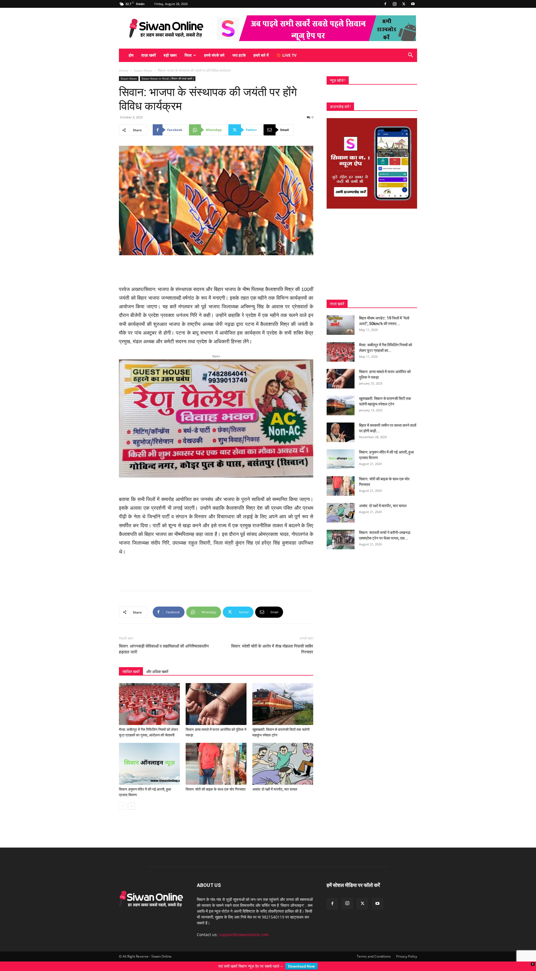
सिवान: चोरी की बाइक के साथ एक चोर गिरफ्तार (216, 780)
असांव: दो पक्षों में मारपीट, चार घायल (274, 780)
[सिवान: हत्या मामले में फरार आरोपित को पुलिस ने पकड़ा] (216, 695)
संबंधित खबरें (131, 662)
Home (123, 70)
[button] (410, 55)
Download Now (301, 966)
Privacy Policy (406, 947)
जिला (188, 55)
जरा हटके (239, 55)
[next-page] (131, 797)
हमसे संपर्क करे (214, 55)
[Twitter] (403, 4)
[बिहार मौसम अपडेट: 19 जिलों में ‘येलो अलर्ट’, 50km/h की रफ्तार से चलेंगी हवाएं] (341, 325)
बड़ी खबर (170, 55)
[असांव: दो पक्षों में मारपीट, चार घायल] (282, 755)
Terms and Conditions (374, 947)
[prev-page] (122, 797)
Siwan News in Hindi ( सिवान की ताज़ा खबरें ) (168, 78)
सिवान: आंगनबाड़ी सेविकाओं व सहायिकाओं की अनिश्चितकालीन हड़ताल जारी (164, 640)
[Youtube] (413, 4)
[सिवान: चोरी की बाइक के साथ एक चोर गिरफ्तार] (216, 755)
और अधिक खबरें (157, 662)
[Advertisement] (216, 271)
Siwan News (143, 70)
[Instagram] (394, 4)
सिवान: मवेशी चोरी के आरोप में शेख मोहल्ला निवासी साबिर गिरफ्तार (272, 640)
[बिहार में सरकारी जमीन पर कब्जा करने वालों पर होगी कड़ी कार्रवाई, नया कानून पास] (341, 432)
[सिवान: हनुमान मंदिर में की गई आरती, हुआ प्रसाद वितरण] (149, 755)
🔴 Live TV (286, 55)
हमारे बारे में (261, 55)
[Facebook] (385, 4)
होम (131, 55)
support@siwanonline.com (244, 925)
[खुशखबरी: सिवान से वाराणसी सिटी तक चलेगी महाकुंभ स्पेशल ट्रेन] (282, 695)
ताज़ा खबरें (148, 55)
